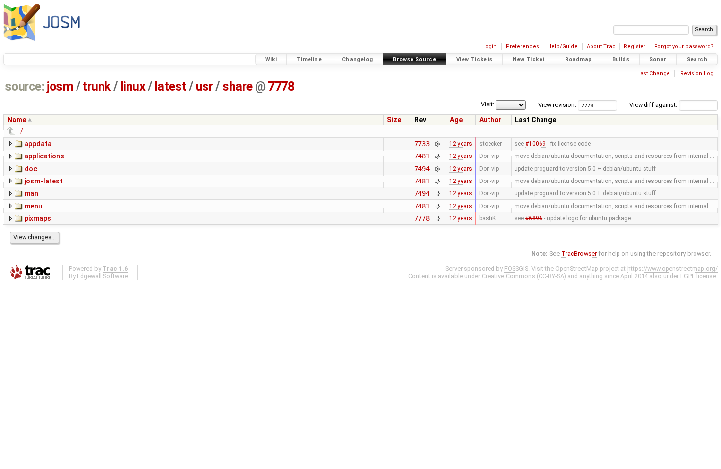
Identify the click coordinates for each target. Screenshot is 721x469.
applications (44, 156)
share (237, 86)
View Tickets (474, 59)
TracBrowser (579, 253)
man (31, 193)
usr (204, 86)
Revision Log (697, 73)
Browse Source (414, 59)
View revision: (557, 104)
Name (16, 120)
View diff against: (654, 104)
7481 (422, 156)
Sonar (658, 59)
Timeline (309, 59)
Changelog (357, 59)
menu (33, 206)
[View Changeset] (437, 144)
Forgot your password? (684, 46)
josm (60, 86)
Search (697, 59)
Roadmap (578, 59)
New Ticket (529, 59)
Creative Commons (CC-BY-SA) (524, 276)
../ (20, 131)
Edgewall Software (102, 276)
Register (634, 46)
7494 (422, 169)
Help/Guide (562, 46)
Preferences (522, 46)
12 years (460, 143)
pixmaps (38, 218)
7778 (281, 86)
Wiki (271, 59)
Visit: (487, 104)
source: (25, 86)
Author (490, 120)
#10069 (535, 143)
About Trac (601, 46)
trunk (96, 86)
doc (31, 169)
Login (489, 46)
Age (456, 120)
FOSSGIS (516, 268)
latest (170, 86)
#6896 (533, 218)
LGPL (687, 276)
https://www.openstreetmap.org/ (672, 268)
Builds (620, 59)
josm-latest (44, 181)
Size (394, 120)
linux (133, 86)
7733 (422, 144)
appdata (38, 144)
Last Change (653, 73)
